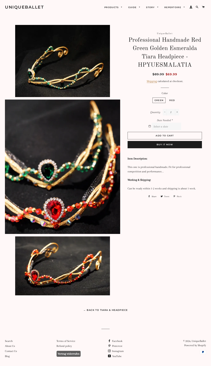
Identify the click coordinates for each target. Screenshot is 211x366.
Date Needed (165, 120)
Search (9, 341)
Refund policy (64, 346)
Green (159, 100)
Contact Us (11, 351)
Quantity (155, 112)
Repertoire (173, 7)
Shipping (152, 81)
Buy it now (165, 144)
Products (112, 7)
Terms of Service (66, 341)
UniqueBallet (24, 7)
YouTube (117, 356)
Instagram (117, 351)
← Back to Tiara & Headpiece (105, 310)
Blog (7, 356)
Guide (132, 7)
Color (165, 93)
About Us (10, 346)
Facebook (116, 341)
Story (151, 7)
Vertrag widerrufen (68, 353)
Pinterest (116, 346)
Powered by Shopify (195, 345)
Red (172, 100)
